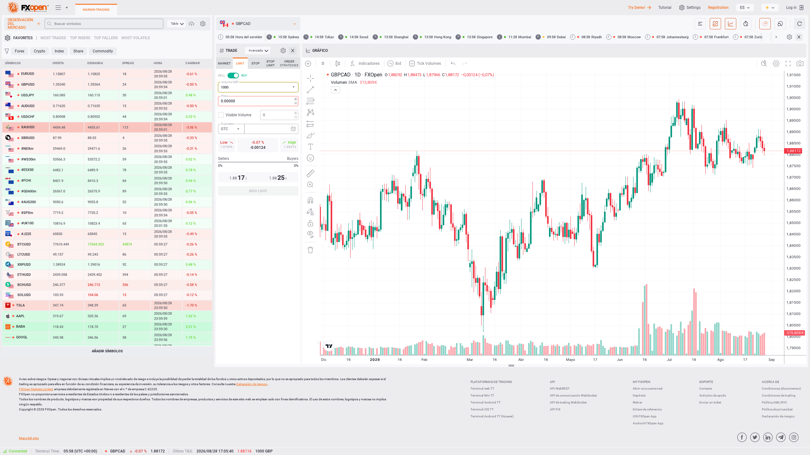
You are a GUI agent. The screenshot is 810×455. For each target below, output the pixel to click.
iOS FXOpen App (645, 416)
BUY (244, 75)
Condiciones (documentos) (781, 388)
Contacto (705, 388)
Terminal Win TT (482, 395)
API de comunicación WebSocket (573, 395)
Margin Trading (96, 9)
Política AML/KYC (774, 402)
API (552, 382)
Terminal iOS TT (482, 409)
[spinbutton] (258, 101)
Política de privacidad (777, 409)
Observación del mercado (20, 24)
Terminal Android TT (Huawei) (492, 416)
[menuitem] (176, 23)
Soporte (706, 382)
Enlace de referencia (647, 409)
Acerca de (770, 382)
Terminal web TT (482, 388)
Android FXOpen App (648, 423)
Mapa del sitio (29, 438)
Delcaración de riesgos (252, 384)
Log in (791, 7)
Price (224, 96)
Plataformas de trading (491, 382)
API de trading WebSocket (568, 402)
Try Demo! (636, 7)
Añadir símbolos (107, 351)
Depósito (639, 395)
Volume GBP (230, 82)
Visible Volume (238, 115)
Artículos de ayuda (712, 395)
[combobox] (258, 87)
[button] (294, 87)
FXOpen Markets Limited (36, 389)
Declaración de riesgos (778, 416)
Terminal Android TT (485, 402)
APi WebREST (560, 388)
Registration (718, 7)
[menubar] (176, 23)
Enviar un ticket (710, 402)
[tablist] (258, 128)
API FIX (555, 409)
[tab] (224, 63)
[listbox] (745, 7)
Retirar (637, 402)
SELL (221, 75)
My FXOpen (641, 382)
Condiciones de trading (778, 395)
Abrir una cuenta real (648, 388)
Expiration (228, 123)
